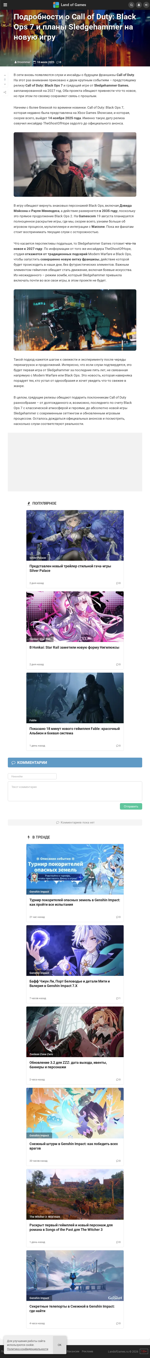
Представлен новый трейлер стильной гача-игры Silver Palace (70, 568)
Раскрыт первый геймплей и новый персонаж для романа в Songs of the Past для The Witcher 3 (71, 1227)
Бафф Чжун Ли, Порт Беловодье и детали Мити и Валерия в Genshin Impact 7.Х (69, 983)
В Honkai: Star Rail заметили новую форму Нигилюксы (74, 647)
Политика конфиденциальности (27, 1349)
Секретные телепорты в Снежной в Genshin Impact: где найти (72, 1308)
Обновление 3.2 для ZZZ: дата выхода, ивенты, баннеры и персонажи (68, 1064)
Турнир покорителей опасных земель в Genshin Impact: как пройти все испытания (74, 902)
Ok (60, 1345)
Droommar (23, 62)
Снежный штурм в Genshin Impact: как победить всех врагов (73, 1146)
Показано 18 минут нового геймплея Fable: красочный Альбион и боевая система (74, 731)
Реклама (87, 1351)
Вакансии (73, 1351)
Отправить (131, 806)
